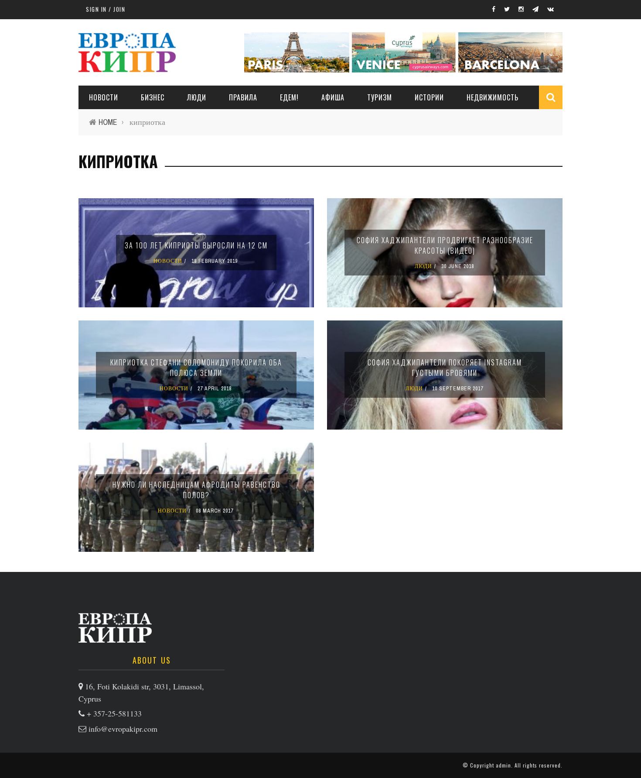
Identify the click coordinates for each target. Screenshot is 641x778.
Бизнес (152, 97)
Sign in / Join (105, 9)
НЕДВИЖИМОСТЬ (492, 97)
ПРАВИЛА (243, 97)
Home (108, 122)
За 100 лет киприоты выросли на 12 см (196, 245)
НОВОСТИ (103, 97)
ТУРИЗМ (379, 97)
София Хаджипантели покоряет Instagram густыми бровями (445, 367)
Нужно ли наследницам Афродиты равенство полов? (196, 489)
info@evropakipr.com (123, 728)
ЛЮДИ (196, 97)
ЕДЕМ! (289, 97)
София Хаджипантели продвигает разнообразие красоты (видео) (445, 245)
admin (503, 765)
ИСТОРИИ (429, 97)
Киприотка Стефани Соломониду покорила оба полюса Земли (196, 367)
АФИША (332, 97)
